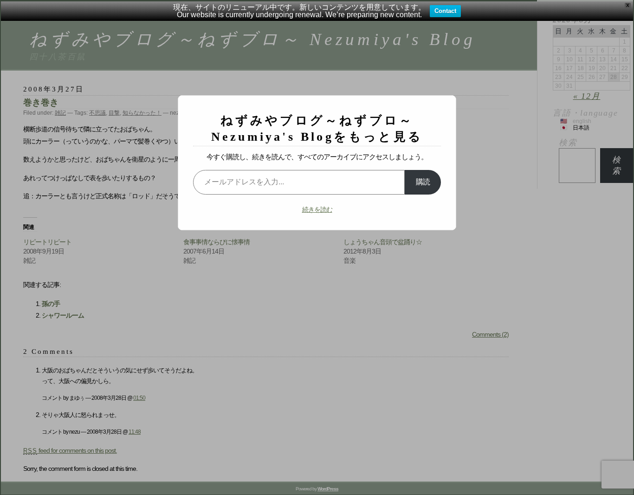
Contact (445, 10)
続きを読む (317, 209)
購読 (423, 182)
